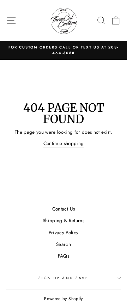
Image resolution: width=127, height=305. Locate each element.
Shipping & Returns (63, 220)
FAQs (63, 255)
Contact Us (63, 208)
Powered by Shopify (63, 298)
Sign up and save (63, 278)
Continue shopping (63, 143)
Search (63, 244)
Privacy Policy (64, 232)
